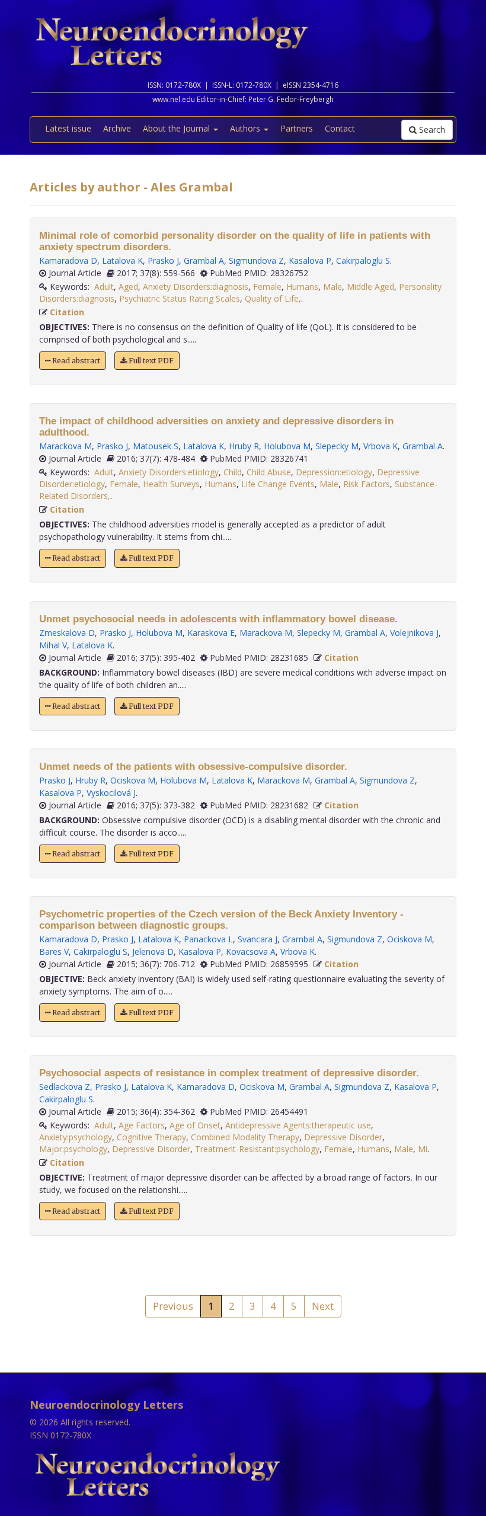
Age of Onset (195, 1125)
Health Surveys (171, 484)
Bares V (54, 951)
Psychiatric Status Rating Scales (179, 298)
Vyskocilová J (111, 792)
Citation (67, 312)
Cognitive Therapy (151, 1137)
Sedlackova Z (64, 1086)
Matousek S (155, 446)
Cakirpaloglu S (363, 260)
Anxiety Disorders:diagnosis (195, 286)
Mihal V (53, 645)
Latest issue (68, 128)
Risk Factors (366, 484)
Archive (117, 128)
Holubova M (287, 446)
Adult (104, 286)
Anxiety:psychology (75, 1137)
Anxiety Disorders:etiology (169, 472)
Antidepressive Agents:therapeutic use (298, 1125)
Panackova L (208, 939)
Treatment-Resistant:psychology (257, 1148)
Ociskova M (132, 780)
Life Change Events (278, 484)
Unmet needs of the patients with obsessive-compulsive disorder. (193, 766)
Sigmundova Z (256, 260)
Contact (340, 128)
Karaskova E (211, 632)
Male (332, 286)
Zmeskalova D (67, 632)
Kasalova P (310, 260)
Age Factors (142, 1125)
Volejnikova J (414, 632)
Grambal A (204, 260)
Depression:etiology (334, 472)
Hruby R (244, 446)
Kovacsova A (251, 951)
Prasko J (163, 260)
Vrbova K (380, 446)
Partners (296, 128)
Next (323, 1306)
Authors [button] (246, 128)
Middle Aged (370, 286)
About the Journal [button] (177, 128)
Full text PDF (150, 360)
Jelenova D (153, 951)
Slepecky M (337, 446)
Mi (422, 1148)
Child (232, 472)
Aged (128, 286)
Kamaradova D (68, 260)
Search (431, 129)
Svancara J (257, 939)
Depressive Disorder (343, 1137)
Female (267, 286)
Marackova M (65, 446)
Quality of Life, (273, 298)
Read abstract (75, 360)
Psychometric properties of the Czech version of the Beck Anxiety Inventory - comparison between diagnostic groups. (221, 920)
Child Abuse (269, 472)
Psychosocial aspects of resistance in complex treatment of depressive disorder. (229, 1073)
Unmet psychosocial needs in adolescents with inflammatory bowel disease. (218, 619)
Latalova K (122, 260)
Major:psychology (73, 1148)
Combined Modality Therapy (245, 1137)
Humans (302, 286)
